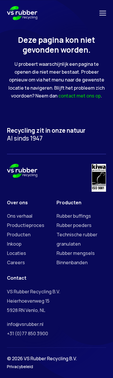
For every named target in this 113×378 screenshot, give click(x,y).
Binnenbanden (72, 262)
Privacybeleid (20, 366)
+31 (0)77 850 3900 (27, 333)
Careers (16, 262)
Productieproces (25, 225)
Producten (18, 234)
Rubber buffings (74, 216)
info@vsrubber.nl (25, 324)
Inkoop (14, 244)
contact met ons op (79, 96)
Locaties (16, 253)
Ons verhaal (19, 216)
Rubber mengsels (76, 253)
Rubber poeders (74, 225)
